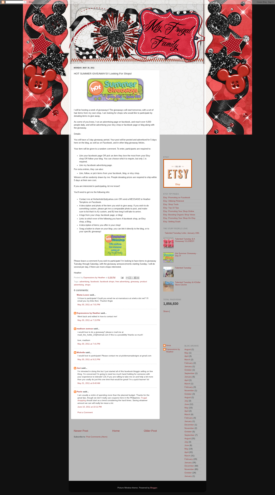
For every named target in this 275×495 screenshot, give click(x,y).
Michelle (81, 352)
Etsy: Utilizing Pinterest (173, 201)
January (188, 366)
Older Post (150, 430)
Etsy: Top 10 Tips (171, 208)
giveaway (135, 282)
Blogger (153, 488)
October (188, 370)
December (189, 425)
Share (166, 311)
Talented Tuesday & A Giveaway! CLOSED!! (185, 240)
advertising (84, 282)
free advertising (122, 282)
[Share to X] (132, 277)
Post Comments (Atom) (96, 437)
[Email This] (127, 277)
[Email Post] (122, 277)
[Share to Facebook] (135, 277)
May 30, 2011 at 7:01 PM (88, 305)
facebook (95, 282)
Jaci (79, 368)
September (189, 373)
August (187, 349)
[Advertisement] (115, 424)
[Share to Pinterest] (138, 277)
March (187, 360)
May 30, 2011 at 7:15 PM (88, 320)
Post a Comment (85, 412)
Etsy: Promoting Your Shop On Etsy (179, 218)
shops (87, 285)
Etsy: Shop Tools (170, 204)
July (186, 401)
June (186, 404)
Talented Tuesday (183, 268)
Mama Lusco (83, 295)
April (186, 356)
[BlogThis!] (129, 277)
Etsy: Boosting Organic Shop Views (179, 215)
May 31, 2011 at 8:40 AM (88, 383)
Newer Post (81, 430)
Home (116, 430)
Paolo (79, 392)
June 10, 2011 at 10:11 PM (89, 407)
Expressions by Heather (88, 313)
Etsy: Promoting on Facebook (176, 197)
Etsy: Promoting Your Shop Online (178, 211)
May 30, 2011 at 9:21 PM (88, 359)
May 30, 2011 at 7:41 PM (88, 344)
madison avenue (85, 329)
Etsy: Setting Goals (171, 222)
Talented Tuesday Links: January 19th (182, 233)
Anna (168, 345)
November (189, 390)
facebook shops (107, 282)
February (188, 363)
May (186, 353)
